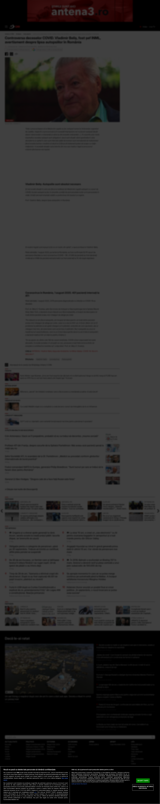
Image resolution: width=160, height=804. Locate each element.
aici (35, 792)
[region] (80, 785)
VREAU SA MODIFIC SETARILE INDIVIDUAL (143, 787)
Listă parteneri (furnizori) (79, 784)
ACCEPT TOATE (142, 780)
